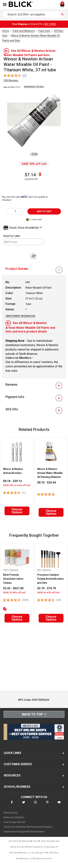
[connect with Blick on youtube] (59, 804)
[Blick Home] (21, 4)
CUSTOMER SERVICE (18, 764)
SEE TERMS (50, 24)
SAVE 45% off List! (34, 164)
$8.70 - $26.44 (46, 482)
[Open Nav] (5, 4)
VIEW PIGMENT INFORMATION (20, 316)
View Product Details (34, 87)
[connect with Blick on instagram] (35, 804)
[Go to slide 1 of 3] (31, 154)
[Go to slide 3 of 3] (36, 154)
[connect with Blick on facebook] (11, 804)
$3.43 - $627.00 (13, 588)
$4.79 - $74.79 (46, 588)
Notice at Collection (14, 817)
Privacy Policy (11, 812)
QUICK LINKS (12, 753)
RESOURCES (12, 775)
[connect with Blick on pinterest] (47, 804)
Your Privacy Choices (14, 822)
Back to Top (32, 714)
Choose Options (17, 511)
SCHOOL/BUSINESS (17, 786)
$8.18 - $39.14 (12, 481)
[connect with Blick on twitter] (23, 804)
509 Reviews (11, 80)
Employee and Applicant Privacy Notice (24, 831)
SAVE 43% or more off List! (16, 485)
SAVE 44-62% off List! (48, 592)
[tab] (34, 269)
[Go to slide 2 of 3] (34, 154)
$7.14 (30, 174)
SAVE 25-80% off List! (14, 592)
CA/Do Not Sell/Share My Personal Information (28, 826)
